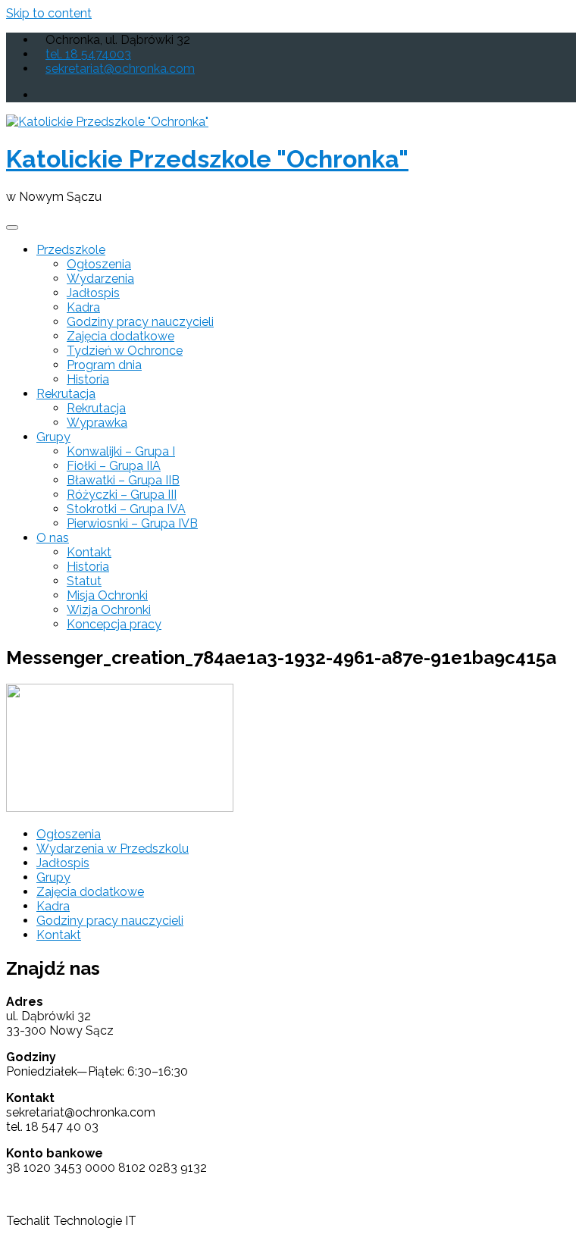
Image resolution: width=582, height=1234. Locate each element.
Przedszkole (70, 250)
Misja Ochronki (107, 595)
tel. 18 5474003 (88, 54)
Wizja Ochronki (109, 610)
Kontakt (89, 552)
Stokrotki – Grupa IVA (126, 509)
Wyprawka (97, 422)
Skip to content (49, 13)
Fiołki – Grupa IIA (114, 466)
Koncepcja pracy (114, 624)
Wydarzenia (100, 278)
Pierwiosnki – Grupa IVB (132, 523)
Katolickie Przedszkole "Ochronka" (207, 159)
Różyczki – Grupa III (122, 494)
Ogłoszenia (99, 264)
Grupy (53, 437)
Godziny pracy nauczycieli (140, 322)
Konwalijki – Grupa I (121, 451)
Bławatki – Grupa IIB (123, 480)
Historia (88, 379)
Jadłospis (93, 293)
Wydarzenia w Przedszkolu (112, 848)
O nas (52, 538)
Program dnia (104, 365)
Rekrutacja (65, 394)
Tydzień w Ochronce (125, 350)
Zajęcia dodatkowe (120, 336)
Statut (84, 581)
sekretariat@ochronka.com (120, 68)
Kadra (83, 307)
